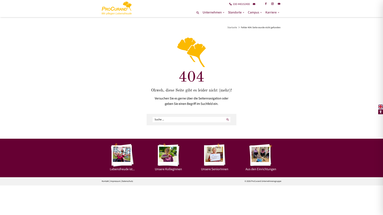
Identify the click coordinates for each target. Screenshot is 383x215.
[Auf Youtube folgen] (279, 3)
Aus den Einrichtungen (261, 169)
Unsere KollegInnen (168, 169)
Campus (253, 12)
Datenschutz (127, 181)
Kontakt (105, 181)
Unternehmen (212, 12)
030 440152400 (241, 4)
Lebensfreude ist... (122, 169)
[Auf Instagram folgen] (272, 3)
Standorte (235, 12)
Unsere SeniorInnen (214, 169)
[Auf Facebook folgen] (266, 3)
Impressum (115, 181)
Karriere (271, 12)
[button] (197, 13)
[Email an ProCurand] (253, 4)
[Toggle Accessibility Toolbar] (380, 111)
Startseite (232, 27)
